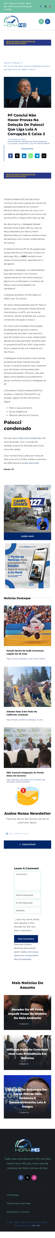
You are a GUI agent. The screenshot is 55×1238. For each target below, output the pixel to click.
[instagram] (50, 6)
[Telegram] (37, 156)
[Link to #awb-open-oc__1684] (47, 21)
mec (31, 780)
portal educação (23, 782)
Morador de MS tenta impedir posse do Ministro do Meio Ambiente (27, 1014)
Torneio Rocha (39, 659)
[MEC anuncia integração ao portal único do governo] (27, 729)
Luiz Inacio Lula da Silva (18, 143)
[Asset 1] (15, 16)
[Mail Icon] (27, 1140)
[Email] (44, 156)
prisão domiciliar (30, 463)
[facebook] (41, 6)
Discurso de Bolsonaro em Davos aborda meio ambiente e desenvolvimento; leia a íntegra (27, 1098)
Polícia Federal (43, 143)
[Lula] (27, 78)
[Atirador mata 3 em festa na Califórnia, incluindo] (27, 668)
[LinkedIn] (24, 156)
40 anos (14, 659)
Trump (40, 720)
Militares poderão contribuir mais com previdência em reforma (27, 1054)
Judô (30, 659)
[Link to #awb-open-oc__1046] (41, 21)
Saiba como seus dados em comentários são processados (26, 956)
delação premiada (30, 141)
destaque (43, 141)
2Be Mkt (36, 1225)
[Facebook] (10, 156)
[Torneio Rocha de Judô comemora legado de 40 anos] (27, 607)
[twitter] (46, 6)
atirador (14, 720)
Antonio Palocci (14, 141)
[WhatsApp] (30, 156)
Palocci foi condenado (29, 438)
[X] (17, 156)
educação (24, 780)
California (23, 720)
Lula (31, 143)
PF (35, 143)
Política (32, 1024)
